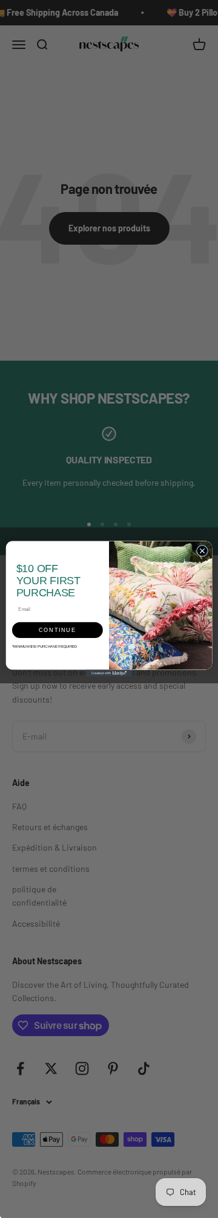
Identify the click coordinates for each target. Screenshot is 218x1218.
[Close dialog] (202, 551)
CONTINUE (57, 630)
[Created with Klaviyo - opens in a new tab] (109, 673)
